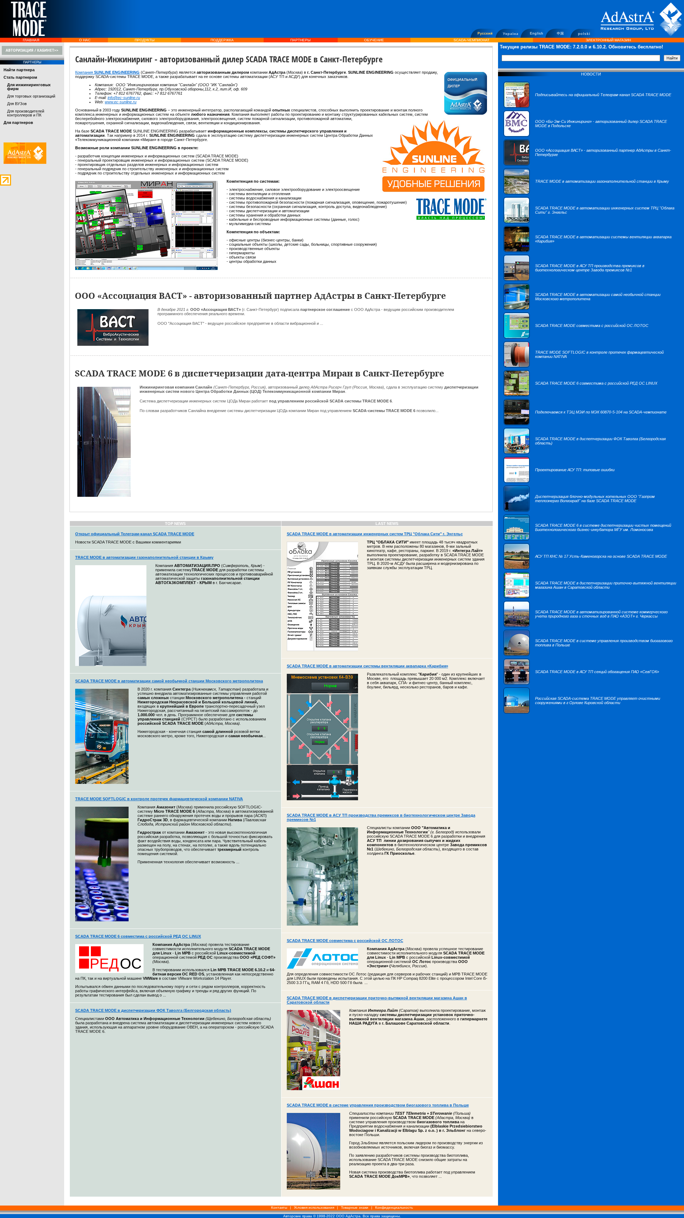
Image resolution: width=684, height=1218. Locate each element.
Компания (84, 72)
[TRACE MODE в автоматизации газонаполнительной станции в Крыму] (586, 193)
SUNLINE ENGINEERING (117, 72)
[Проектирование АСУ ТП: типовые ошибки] (559, 481)
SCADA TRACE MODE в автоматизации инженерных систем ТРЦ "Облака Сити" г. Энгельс (375, 534)
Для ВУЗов (17, 104)
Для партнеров (18, 122)
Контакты (279, 1207)
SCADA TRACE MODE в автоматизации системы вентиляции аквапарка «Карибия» (367, 666)
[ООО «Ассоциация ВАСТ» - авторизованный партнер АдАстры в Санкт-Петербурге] (591, 164)
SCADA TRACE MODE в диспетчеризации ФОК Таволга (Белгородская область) (153, 1010)
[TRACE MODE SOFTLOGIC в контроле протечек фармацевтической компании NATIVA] (591, 366)
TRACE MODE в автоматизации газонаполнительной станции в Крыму (144, 557)
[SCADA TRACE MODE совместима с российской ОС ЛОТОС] (575, 337)
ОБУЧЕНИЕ (374, 40)
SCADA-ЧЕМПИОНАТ (471, 40)
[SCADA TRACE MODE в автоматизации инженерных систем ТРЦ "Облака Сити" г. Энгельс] (591, 222)
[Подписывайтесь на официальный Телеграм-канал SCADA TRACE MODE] (587, 106)
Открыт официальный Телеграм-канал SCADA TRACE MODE (134, 534)
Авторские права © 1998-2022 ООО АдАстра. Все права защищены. (342, 1216)
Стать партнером (20, 77)
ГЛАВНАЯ (31, 40)
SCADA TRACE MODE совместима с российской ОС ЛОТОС (345, 940)
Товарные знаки (354, 1207)
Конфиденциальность (394, 1207)
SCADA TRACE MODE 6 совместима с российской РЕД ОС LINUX (138, 936)
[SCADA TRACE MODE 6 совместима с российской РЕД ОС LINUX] (580, 395)
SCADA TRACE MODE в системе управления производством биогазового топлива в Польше (378, 1105)
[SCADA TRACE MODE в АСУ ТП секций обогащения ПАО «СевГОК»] (581, 683)
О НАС (84, 40)
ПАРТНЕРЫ (300, 40)
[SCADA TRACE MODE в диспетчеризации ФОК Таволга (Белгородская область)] (591, 453)
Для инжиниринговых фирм (29, 87)
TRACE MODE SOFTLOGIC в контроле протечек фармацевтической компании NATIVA (159, 799)
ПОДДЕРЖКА (222, 40)
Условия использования (314, 1207)
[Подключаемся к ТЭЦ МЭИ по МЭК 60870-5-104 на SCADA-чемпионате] (585, 424)
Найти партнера (19, 70)
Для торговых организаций (31, 96)
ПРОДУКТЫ (145, 40)
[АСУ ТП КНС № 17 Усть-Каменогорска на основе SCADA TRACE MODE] (585, 568)
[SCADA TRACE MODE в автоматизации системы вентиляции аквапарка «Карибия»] (591, 251)
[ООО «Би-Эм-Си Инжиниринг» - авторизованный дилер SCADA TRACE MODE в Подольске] (591, 135)
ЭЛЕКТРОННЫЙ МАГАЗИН (608, 40)
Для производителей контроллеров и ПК (25, 113)
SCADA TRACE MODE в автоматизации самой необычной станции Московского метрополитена (169, 681)
